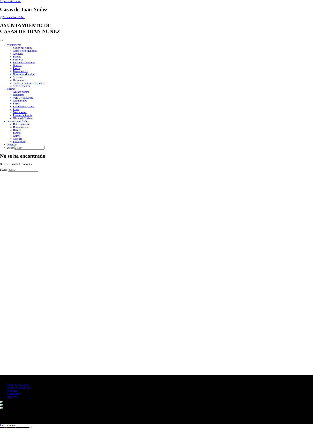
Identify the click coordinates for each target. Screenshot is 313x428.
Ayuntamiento (14, 45)
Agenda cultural (21, 91)
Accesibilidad (14, 393)
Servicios (17, 77)
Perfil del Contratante (24, 62)
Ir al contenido (7, 425)
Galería (17, 135)
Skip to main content (10, 1)
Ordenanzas (19, 80)
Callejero (17, 138)
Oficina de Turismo (23, 118)
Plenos (16, 68)
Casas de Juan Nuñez (18, 121)
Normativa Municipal (24, 74)
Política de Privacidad (18, 385)
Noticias (17, 65)
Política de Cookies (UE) (19, 387)
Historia (17, 130)
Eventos (17, 132)
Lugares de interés (22, 115)
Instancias (18, 59)
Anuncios (18, 53)
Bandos (17, 56)
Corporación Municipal (25, 50)
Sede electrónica (21, 86)
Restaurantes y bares (23, 106)
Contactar (11, 144)
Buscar (10, 147)
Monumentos (20, 112)
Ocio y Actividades (23, 97)
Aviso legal (12, 390)
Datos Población (21, 124)
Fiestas (16, 103)
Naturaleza (18, 94)
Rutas (16, 109)
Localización (19, 141)
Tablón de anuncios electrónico (29, 83)
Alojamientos (20, 100)
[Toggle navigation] (1, 40)
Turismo (11, 88)
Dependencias (20, 71)
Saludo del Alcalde (22, 47)
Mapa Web (12, 396)
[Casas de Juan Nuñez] (12, 17)
